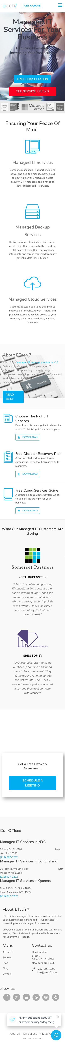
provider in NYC (37, 362)
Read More (10, 397)
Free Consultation (32, 79)
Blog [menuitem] (5, 968)
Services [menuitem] (7, 957)
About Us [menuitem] (8, 952)
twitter (16, 997)
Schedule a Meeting (32, 783)
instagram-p (45, 997)
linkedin (26, 997)
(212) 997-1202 (9, 857)
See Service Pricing (32, 91)
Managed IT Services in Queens (25, 880)
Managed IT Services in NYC (23, 841)
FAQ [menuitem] (5, 963)
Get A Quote (32, 5)
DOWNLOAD (30, 437)
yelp (55, 997)
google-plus (36, 997)
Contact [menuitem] (7, 973)
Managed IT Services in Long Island (28, 861)
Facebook (6, 997)
